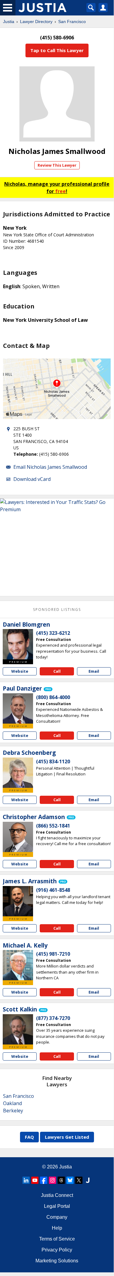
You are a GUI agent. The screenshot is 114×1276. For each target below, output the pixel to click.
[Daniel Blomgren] (18, 644)
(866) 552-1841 (53, 825)
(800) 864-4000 (53, 697)
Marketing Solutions (56, 1260)
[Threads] (61, 1180)
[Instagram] (52, 1180)
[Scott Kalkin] (18, 1029)
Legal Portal (57, 1206)
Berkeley (13, 1110)
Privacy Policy (57, 1249)
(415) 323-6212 (53, 633)
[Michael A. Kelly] (18, 965)
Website (19, 671)
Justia (8, 21)
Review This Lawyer (57, 165)
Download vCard (32, 479)
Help (57, 1228)
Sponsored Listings (57, 609)
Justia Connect (57, 1195)
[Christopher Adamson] (18, 837)
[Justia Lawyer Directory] (87, 1180)
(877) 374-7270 (53, 1018)
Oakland (12, 1103)
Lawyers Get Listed (67, 1137)
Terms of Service (57, 1238)
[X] (78, 1180)
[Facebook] (43, 1180)
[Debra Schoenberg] (18, 773)
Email (94, 671)
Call (57, 671)
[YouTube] (35, 1180)
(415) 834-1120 (53, 761)
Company (56, 1217)
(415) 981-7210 (53, 954)
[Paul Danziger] (18, 708)
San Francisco (72, 21)
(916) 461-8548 (53, 890)
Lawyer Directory (36, 21)
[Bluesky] (70, 1180)
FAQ (29, 1137)
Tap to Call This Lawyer (57, 50)
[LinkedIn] (26, 1180)
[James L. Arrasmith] (18, 901)
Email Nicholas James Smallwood (50, 467)
